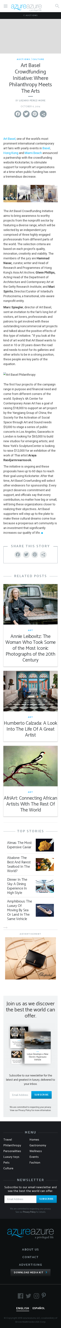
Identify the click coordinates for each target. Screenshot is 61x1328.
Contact (30, 1257)
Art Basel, (9, 138)
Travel (7, 1140)
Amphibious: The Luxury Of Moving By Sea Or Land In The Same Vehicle (19, 910)
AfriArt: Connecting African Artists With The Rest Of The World (30, 804)
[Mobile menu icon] (5, 6)
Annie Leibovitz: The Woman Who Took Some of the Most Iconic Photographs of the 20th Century (30, 648)
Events (34, 1157)
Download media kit (28, 1273)
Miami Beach (33, 153)
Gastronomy (37, 1145)
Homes (34, 1140)
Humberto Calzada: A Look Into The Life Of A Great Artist (30, 729)
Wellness (35, 1151)
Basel (46, 148)
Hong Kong (10, 153)
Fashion (34, 1163)
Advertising (30, 1264)
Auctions (31, 15)
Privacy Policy (29, 1212)
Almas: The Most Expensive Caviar (19, 845)
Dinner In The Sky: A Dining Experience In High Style (17, 886)
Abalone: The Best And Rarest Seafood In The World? (19, 864)
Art (30, 630)
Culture (38, 59)
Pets (6, 1163)
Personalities (12, 1151)
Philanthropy (12, 1145)
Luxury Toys (11, 1157)
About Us (30, 1249)
